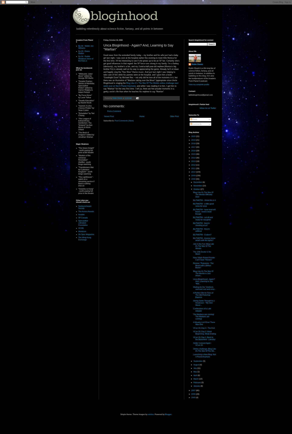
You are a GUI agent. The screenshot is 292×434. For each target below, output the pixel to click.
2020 (193, 136)
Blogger (168, 414)
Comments (197, 124)
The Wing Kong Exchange (84, 238)
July (195, 368)
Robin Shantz (197, 64)
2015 (193, 154)
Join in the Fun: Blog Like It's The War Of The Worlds (203, 246)
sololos (151, 414)
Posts (194, 119)
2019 (193, 140)
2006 (193, 394)
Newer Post (109, 116)
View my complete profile (199, 84)
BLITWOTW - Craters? (202, 235)
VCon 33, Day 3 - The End (204, 328)
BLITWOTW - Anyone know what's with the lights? (204, 239)
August (196, 365)
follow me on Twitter (208, 108)
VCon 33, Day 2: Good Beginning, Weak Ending (204, 333)
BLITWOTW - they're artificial (201, 230)
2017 (193, 147)
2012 (193, 165)
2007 (193, 390)
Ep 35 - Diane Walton (84, 52)
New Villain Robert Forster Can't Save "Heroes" (204, 259)
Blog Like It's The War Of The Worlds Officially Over (203, 194)
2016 (193, 151)
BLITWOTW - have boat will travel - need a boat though (204, 212)
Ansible (81, 215)
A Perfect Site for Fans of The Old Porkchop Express (203, 295)
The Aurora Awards (86, 211)
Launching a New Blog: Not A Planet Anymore (204, 355)
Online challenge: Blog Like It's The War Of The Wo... (204, 350)
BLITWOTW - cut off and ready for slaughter (203, 218)
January (197, 386)
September (198, 361)
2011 (193, 168)
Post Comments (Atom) (124, 121)
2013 (193, 161)
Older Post (174, 116)
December (198, 182)
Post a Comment (114, 111)
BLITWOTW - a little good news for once (203, 205)
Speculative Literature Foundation (83, 223)
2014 (193, 158)
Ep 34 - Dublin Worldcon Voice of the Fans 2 (85, 58)
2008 (193, 179)
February (197, 382)
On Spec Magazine (86, 234)
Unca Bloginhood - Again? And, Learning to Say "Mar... (204, 281)
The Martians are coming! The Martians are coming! (203, 316)
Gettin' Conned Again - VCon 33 (202, 344)
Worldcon (82, 231)
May (195, 372)
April (195, 375)
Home (141, 116)
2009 (193, 176)
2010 (193, 172)
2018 (193, 143)
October (196, 189)
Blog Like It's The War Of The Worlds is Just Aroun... (203, 273)
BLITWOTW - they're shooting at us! (201, 224)
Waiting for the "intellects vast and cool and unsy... (204, 288)
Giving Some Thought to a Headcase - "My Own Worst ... (204, 303)
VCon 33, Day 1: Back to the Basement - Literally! (204, 338)
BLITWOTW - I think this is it (204, 200)
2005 (193, 398)
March (196, 379)
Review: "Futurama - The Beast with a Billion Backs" (203, 265)
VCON (81, 228)
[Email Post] (137, 98)
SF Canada (83, 218)
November (198, 186)
